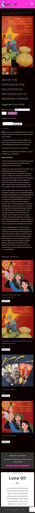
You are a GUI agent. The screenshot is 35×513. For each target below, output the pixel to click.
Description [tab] (7, 124)
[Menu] (32, 4)
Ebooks (14, 118)
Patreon (23, 510)
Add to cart (12, 113)
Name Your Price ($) (8, 110)
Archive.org (25, 144)
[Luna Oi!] (9, 7)
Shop (29, 510)
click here (25, 148)
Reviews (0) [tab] (17, 124)
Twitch (25, 504)
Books (8, 12)
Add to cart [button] (6, 301)
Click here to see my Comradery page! (17, 466)
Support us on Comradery (11, 510)
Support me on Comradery (17, 455)
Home (3, 12)
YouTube (17, 504)
